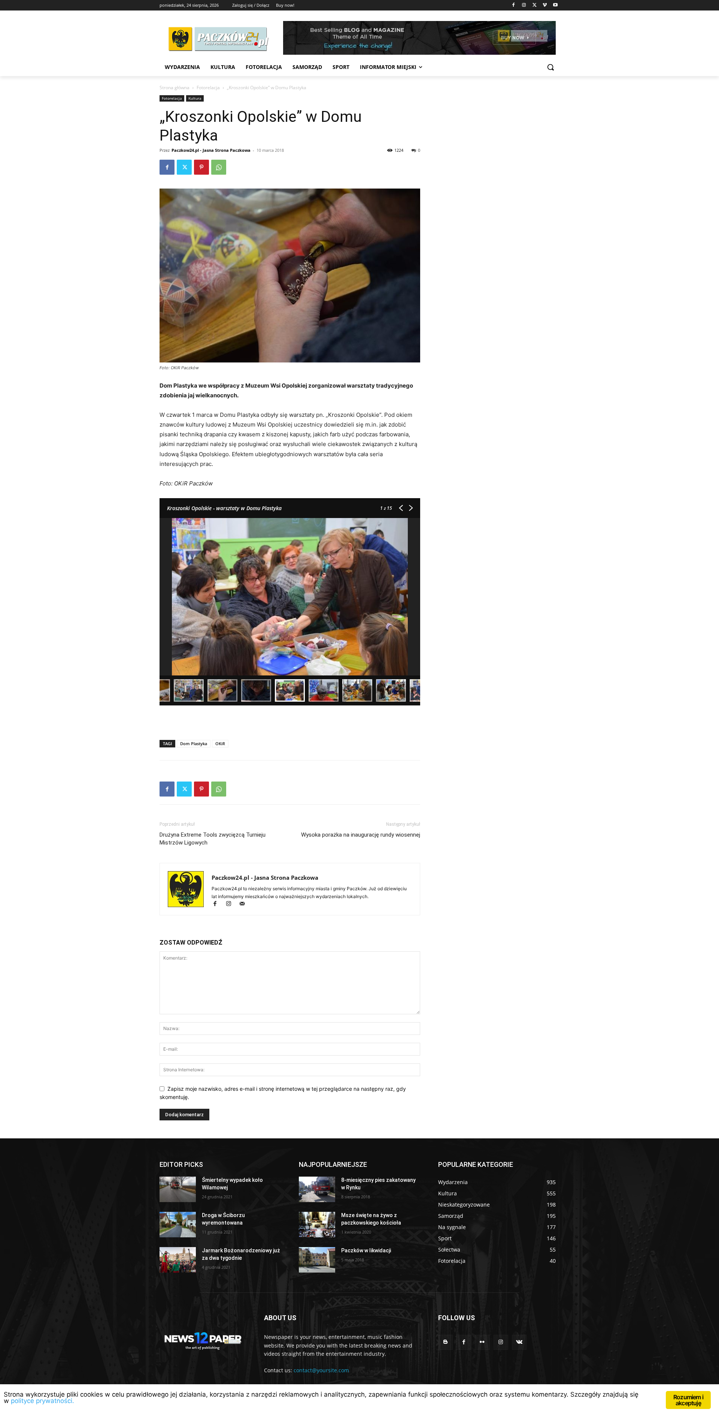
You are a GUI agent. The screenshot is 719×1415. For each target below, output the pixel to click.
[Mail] (245, 904)
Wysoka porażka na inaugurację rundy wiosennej (360, 834)
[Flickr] (482, 1342)
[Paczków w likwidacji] (317, 1260)
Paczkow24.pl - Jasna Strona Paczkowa (211, 150)
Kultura (194, 98)
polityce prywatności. (42, 1401)
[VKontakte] (519, 1342)
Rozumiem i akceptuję (688, 1400)
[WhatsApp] (218, 167)
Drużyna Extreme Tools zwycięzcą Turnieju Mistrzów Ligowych (213, 838)
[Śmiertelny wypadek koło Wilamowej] (178, 1189)
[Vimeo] (544, 5)
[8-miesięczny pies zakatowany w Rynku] (317, 1189)
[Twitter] (534, 5)
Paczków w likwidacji (366, 1250)
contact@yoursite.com (321, 1370)
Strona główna (174, 87)
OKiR (220, 743)
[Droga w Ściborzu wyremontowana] (178, 1224)
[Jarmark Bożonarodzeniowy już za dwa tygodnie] (178, 1260)
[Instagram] (524, 5)
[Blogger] (445, 1342)
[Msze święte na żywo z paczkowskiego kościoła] (317, 1224)
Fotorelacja (208, 87)
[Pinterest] (201, 167)
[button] (550, 67)
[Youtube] (555, 5)
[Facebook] (513, 5)
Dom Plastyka (193, 743)
